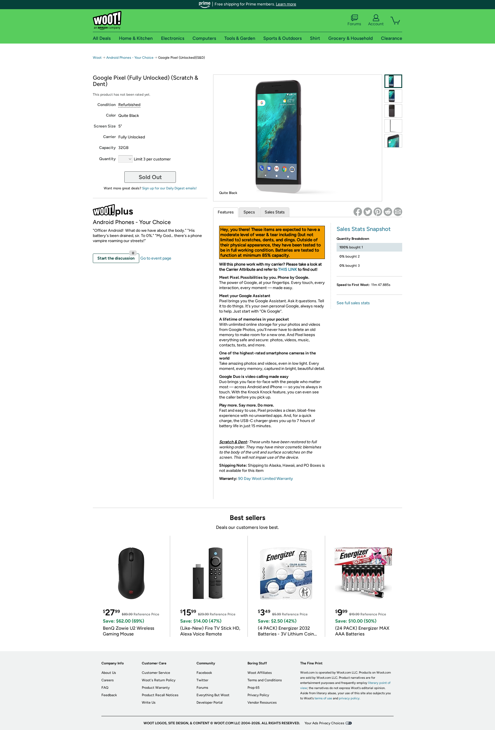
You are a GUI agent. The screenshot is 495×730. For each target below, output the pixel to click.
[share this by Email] (398, 211)
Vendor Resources (262, 702)
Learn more (286, 4)
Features (226, 212)
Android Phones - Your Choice (130, 58)
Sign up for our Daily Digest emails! (169, 188)
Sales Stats (275, 212)
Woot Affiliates (259, 673)
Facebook (204, 673)
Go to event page (155, 258)
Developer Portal (210, 702)
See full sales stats (353, 303)
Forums (354, 23)
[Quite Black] (393, 81)
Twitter (202, 680)
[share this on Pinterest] (378, 211)
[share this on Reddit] (388, 211)
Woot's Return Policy (158, 680)
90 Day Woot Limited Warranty (265, 478)
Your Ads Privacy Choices (324, 723)
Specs (249, 212)
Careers (107, 680)
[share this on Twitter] (368, 211)
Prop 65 (253, 688)
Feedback (109, 695)
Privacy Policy (258, 695)
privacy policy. (349, 698)
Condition (106, 104)
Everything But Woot (213, 695)
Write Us (149, 702)
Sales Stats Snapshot (364, 228)
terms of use (323, 698)
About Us (108, 673)
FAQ (104, 688)
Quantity (107, 158)
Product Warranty (156, 688)
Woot (97, 58)
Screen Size (105, 126)
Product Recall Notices (160, 695)
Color (111, 115)
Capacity (107, 147)
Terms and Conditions (264, 680)
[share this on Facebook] (357, 211)
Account (376, 23)
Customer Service (156, 673)
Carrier (109, 136)
